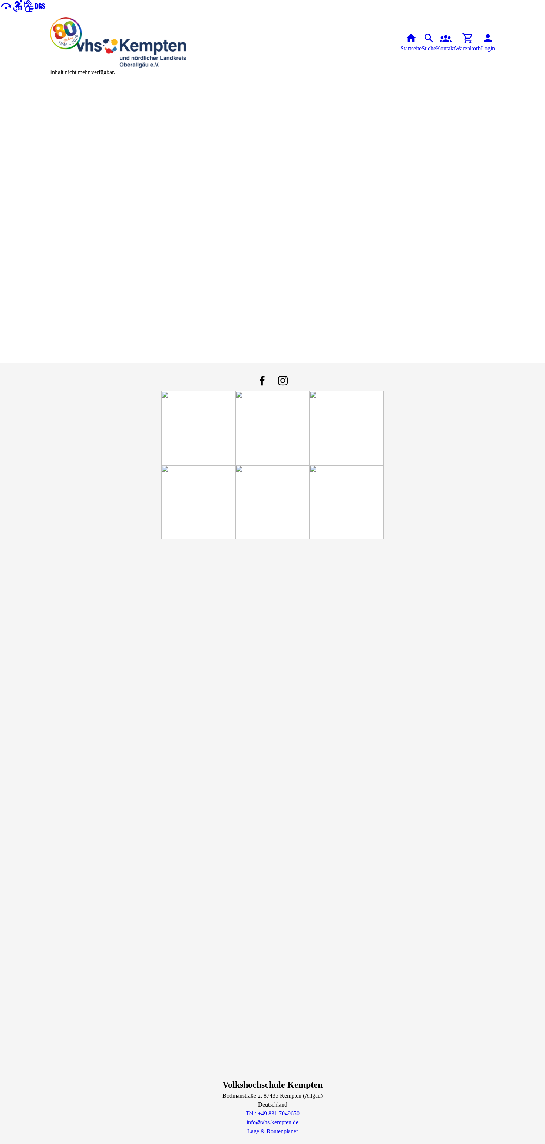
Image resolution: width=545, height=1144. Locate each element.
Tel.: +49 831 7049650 (273, 1113)
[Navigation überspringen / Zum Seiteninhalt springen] (6, 5)
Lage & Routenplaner (272, 1131)
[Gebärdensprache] (34, 5)
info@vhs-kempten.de (272, 1122)
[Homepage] (118, 42)
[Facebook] (262, 380)
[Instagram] (282, 380)
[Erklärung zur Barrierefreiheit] (18, 5)
